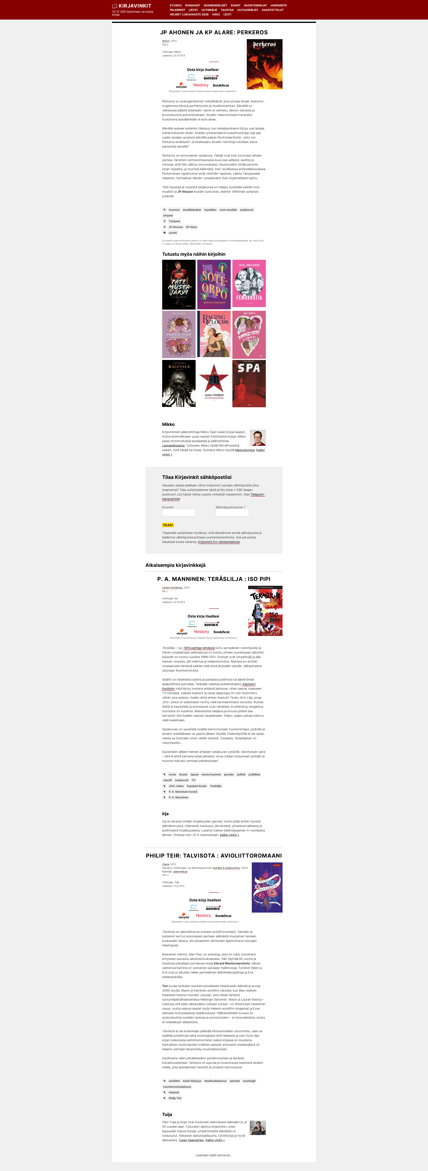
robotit (167, 780)
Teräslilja (215, 786)
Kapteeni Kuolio (197, 786)
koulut (183, 774)
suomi (173, 232)
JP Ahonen (176, 227)
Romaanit (192, 5)
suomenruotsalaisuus (177, 1086)
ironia (172, 774)
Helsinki (174, 1092)
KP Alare (191, 227)
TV (193, 780)
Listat (193, 10)
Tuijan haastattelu (191, 1140)
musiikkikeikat (192, 209)
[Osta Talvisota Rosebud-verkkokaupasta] (215, 910)
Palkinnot (177, 10)
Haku (216, 14)
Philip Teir (175, 1098)
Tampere (174, 221)
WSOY (166, 40)
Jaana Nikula (180, 871)
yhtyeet (168, 215)
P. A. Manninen (178, 797)
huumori (174, 209)
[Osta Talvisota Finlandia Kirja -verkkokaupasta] (195, 910)
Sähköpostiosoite (231, 507)
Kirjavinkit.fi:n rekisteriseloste (219, 542)
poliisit (241, 774)
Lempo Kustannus (172, 587)
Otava (165, 864)
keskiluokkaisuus (215, 1081)
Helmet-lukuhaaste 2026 (189, 14)
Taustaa (227, 10)
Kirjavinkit (135, 6)
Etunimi (168, 507)
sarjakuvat (246, 209)
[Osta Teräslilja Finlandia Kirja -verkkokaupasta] (193, 626)
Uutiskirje (209, 10)
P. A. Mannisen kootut (183, 791)
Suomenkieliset (215, 5)
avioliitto (174, 1081)
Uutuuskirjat (247, 10)
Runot (236, 5)
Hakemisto (279, 5)
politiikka (254, 774)
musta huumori (211, 774)
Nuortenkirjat (255, 5)
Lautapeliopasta (173, 445)
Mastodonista (245, 450)
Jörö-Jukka (176, 786)
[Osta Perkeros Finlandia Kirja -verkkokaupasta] (192, 79)
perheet (235, 1081)
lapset (194, 774)
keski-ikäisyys (192, 1081)
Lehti (227, 14)
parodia (229, 774)
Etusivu (176, 5)
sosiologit (249, 1081)
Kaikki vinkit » (229, 835)
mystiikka (210, 209)
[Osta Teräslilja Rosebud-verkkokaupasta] (213, 626)
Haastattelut (273, 10)
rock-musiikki (228, 209)
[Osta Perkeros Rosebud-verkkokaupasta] (212, 79)
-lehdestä (199, 648)
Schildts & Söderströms (226, 867)
